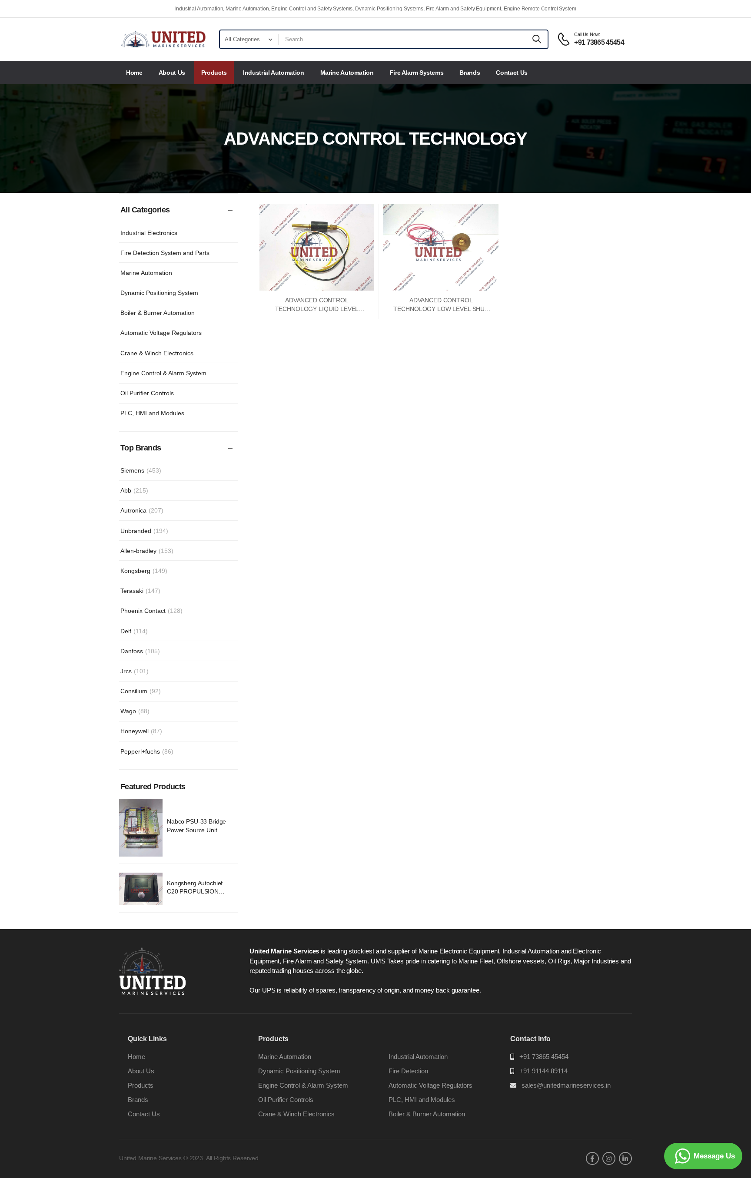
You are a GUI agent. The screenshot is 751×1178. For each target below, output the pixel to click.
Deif (134, 631)
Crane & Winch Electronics (156, 353)
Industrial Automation (273, 72)
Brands (469, 72)
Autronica (141, 510)
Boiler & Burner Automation (157, 312)
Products (214, 72)
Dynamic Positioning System (159, 292)
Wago (135, 711)
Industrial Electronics (148, 232)
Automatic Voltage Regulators (161, 332)
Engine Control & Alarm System (163, 373)
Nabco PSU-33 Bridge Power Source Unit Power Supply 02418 (196, 830)
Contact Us (512, 72)
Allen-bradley (146, 550)
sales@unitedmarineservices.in (566, 1085)
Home (134, 72)
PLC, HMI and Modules (152, 413)
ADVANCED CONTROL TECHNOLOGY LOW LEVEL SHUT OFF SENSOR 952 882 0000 (440, 309)
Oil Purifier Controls (147, 393)
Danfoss (140, 651)
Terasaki (140, 590)
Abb (134, 490)
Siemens (140, 470)
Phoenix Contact (151, 610)
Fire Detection (408, 1071)
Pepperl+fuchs (146, 751)
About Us (172, 72)
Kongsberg (143, 570)
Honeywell (141, 731)
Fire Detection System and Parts (164, 252)
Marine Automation (347, 72)
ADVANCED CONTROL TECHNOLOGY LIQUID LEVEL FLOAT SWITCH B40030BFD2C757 (316, 309)
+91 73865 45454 (543, 1056)
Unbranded (144, 530)
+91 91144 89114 (543, 1071)
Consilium (140, 691)
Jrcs (134, 671)
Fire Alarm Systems (417, 72)
